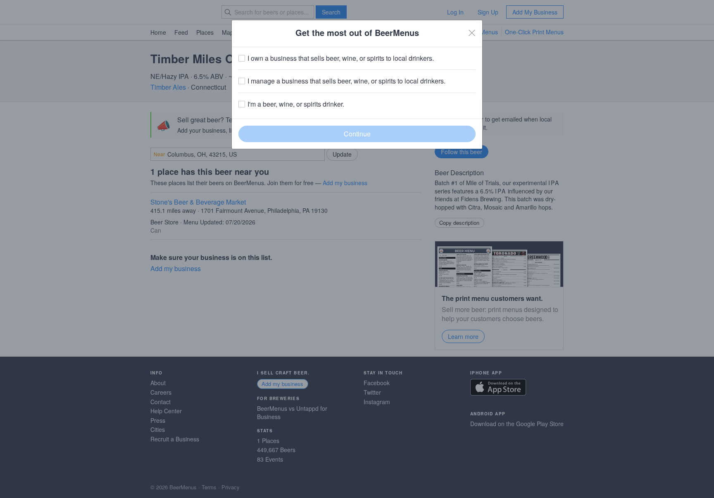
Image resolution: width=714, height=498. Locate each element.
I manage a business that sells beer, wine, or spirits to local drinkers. (346, 81)
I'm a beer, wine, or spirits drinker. (296, 104)
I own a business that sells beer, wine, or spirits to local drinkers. (341, 58)
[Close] (472, 32)
